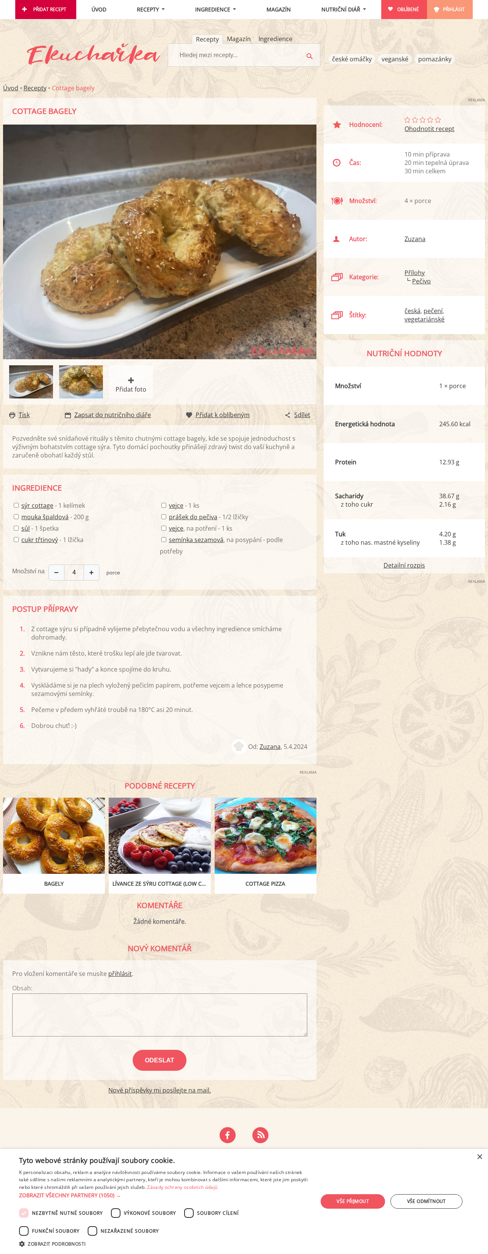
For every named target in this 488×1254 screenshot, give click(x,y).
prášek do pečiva (193, 517)
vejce (176, 505)
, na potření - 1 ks (201, 528)
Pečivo (421, 281)
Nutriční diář (340, 9)
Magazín (278, 9)
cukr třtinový (39, 540)
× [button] (479, 1157)
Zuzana (270, 746)
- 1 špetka (40, 528)
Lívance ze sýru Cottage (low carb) (161, 883)
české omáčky (352, 59)
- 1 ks (184, 505)
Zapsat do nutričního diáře (112, 415)
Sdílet (302, 415)
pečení (433, 311)
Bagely (54, 883)
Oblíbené (408, 9)
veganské (395, 59)
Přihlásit (454, 9)
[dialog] (244, 1201)
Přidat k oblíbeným (223, 415)
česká (413, 311)
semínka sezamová (196, 540)
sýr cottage (37, 505)
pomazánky (434, 59)
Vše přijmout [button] (353, 1201)
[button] (164, 1195)
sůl (25, 528)
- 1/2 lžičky (208, 517)
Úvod (99, 9)
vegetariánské (425, 319)
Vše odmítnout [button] (426, 1201)
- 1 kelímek (53, 505)
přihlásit (120, 973)
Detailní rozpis (404, 565)
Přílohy (415, 273)
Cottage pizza (265, 883)
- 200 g (55, 517)
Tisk (24, 415)
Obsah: (22, 988)
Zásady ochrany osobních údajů (182, 1187)
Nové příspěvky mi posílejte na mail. (159, 1090)
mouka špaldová (45, 517)
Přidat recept (49, 9)
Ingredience (212, 9)
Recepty (148, 9)
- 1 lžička (52, 540)
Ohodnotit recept (429, 129)
